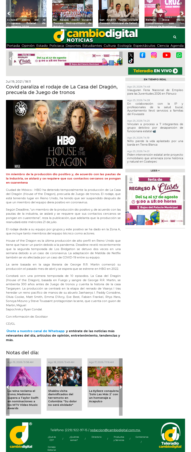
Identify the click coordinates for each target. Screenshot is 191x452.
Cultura (110, 45)
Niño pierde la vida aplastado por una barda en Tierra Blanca (155, 142)
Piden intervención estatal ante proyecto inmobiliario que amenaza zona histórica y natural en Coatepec (155, 158)
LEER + (155, 170)
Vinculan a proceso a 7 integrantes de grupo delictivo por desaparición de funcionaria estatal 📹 (155, 127)
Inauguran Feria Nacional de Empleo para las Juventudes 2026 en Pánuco (155, 91)
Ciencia (163, 45)
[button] (8, 13)
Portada (13, 45)
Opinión (28, 45)
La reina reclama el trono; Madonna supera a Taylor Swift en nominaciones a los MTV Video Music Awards (22, 399)
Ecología (125, 45)
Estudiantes (92, 45)
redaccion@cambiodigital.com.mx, (115, 430)
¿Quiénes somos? (74, 438)
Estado (42, 45)
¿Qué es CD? (52, 438)
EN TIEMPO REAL (155, 79)
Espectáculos (144, 45)
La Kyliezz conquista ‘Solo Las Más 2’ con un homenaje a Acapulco (104, 396)
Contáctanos (141, 437)
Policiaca (56, 45)
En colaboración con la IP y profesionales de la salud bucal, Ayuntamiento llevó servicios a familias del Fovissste (155, 109)
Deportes (73, 45)
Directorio (96, 437)
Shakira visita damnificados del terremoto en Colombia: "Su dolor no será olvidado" (62, 398)
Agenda (177, 45)
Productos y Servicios (119, 438)
